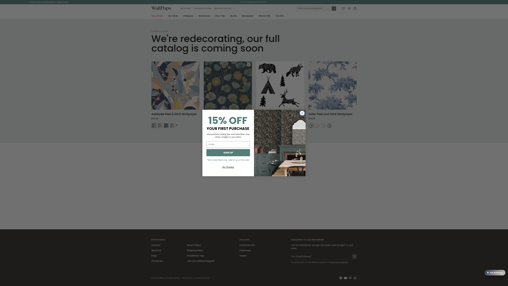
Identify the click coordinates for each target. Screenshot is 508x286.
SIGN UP (228, 152)
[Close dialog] (302, 113)
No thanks (228, 167)
